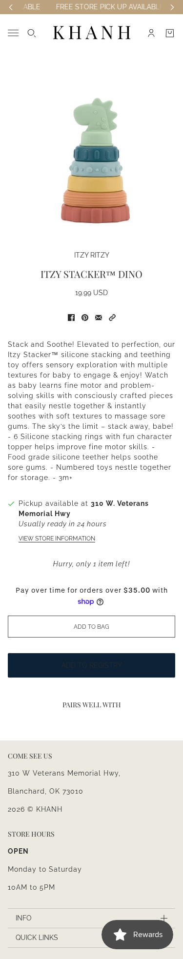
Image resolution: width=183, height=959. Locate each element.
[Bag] (169, 33)
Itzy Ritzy (91, 255)
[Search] (31, 33)
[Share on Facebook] (71, 317)
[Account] (151, 33)
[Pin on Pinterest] (85, 317)
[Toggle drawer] (13, 33)
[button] (112, 317)
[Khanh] (92, 33)
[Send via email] (98, 317)
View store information (57, 538)
